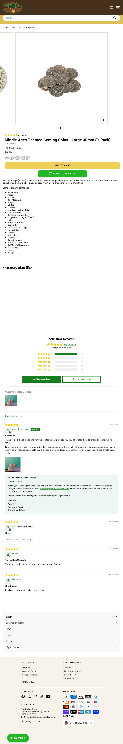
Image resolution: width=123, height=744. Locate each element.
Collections (15, 27)
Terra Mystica (28, 27)
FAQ (23, 678)
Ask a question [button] (82, 379)
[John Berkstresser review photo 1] (13, 464)
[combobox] (61, 18)
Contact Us (68, 667)
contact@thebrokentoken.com (54, 488)
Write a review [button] (41, 379)
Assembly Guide (28, 671)
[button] (11, 135)
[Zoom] (103, 120)
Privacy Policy (69, 675)
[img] (11, 425)
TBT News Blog (27, 682)
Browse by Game (29, 675)
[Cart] (111, 7)
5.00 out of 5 (70, 344)
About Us (25, 667)
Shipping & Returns (72, 671)
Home (5, 27)
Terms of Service (70, 678)
